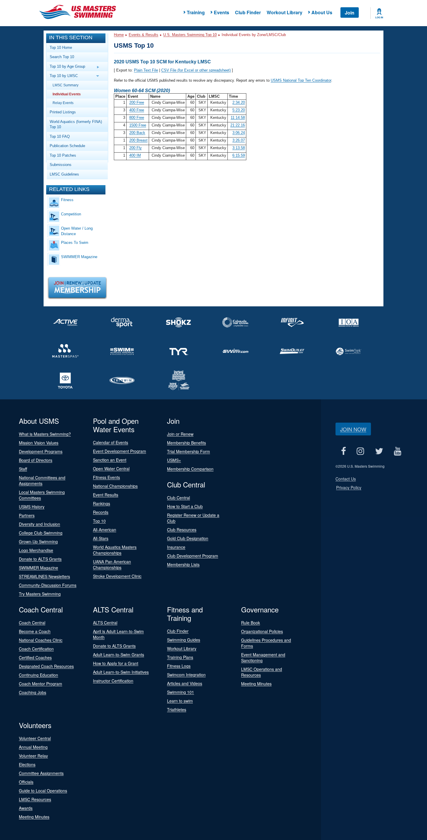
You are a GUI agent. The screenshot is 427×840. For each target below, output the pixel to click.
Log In (379, 17)
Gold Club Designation (187, 538)
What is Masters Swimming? (45, 434)
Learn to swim (180, 701)
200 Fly (135, 148)
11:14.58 (238, 117)
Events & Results (143, 35)
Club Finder (248, 12)
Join (349, 12)
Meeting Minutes (256, 684)
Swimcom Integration (186, 675)
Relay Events (63, 103)
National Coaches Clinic (40, 640)
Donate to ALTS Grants (40, 559)
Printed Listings (63, 112)
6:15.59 (238, 155)
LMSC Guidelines (64, 174)
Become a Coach (35, 631)
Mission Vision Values (38, 443)
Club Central (178, 498)
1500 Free (137, 125)
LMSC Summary (65, 85)
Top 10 (99, 521)
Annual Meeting (33, 747)
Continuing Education (38, 675)
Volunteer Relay (33, 756)
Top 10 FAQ (60, 136)
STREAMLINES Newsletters (44, 576)
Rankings (101, 503)
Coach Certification (36, 649)
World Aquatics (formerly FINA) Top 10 (76, 124)
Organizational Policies (262, 631)
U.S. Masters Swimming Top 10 (190, 35)
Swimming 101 (180, 692)
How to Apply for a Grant (115, 663)
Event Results (105, 495)
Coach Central (32, 622)
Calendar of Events (110, 442)
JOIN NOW (353, 429)
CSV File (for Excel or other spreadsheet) (196, 70)
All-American (104, 529)
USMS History (31, 507)
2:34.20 (238, 102)
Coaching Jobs (32, 692)
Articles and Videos (184, 683)
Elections (27, 764)
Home (119, 35)
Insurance (176, 547)
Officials (26, 782)
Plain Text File (146, 70)
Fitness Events (106, 477)
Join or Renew (180, 434)
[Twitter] (378, 451)
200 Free (136, 102)
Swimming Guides (183, 640)
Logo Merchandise (36, 550)
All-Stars (100, 538)
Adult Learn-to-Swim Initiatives (121, 672)
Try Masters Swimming (40, 594)
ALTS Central (105, 622)
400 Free (136, 110)
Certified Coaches (35, 657)
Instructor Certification (113, 681)
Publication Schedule (67, 146)
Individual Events (67, 94)
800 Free (136, 117)
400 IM (135, 155)
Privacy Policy (348, 487)
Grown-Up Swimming (38, 541)
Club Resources (181, 529)
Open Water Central (111, 468)
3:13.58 (238, 148)
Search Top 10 (62, 57)
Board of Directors (35, 460)
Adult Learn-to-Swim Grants (118, 654)
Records (100, 512)
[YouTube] (397, 451)
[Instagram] (360, 451)
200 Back (137, 133)
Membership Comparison (190, 469)
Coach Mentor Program (40, 684)
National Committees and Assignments (42, 480)
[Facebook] (343, 451)
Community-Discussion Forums (47, 585)
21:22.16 (237, 125)
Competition (71, 214)
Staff (23, 469)
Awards (26, 808)
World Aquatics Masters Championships (115, 550)
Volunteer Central (35, 738)
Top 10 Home (61, 47)
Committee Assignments (41, 773)
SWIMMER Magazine (79, 257)
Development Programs (40, 451)
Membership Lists (183, 564)
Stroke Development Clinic (117, 576)
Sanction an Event (109, 460)
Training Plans (180, 657)
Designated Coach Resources (46, 666)
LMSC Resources (35, 799)
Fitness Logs (179, 666)
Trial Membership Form (188, 451)
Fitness (67, 200)
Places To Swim (74, 242)
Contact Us (346, 479)
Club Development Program (192, 556)
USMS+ (174, 460)
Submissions (60, 164)
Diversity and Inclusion (39, 524)
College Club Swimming (40, 533)
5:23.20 (238, 110)
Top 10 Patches (63, 155)
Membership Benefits (186, 443)
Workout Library (284, 12)
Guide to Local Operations (43, 790)
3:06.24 (238, 133)
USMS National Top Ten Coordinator (301, 80)
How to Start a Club (185, 506)
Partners (27, 515)
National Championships (115, 486)
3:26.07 (238, 140)
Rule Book (250, 622)
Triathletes (176, 709)
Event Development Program (119, 451)
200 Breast (138, 140)
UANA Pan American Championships (112, 564)
